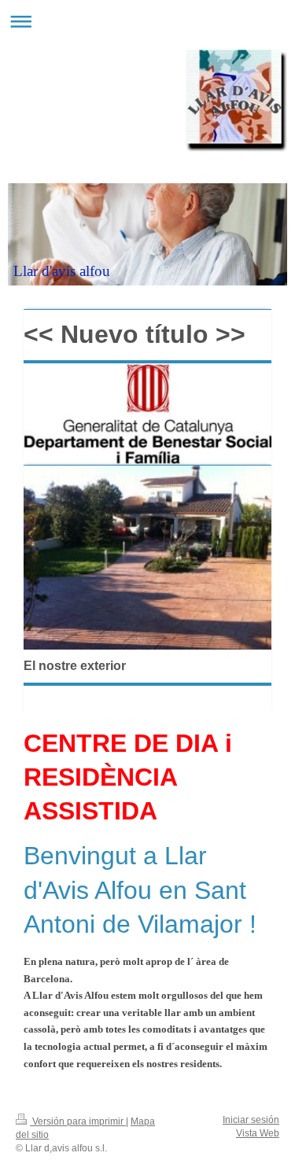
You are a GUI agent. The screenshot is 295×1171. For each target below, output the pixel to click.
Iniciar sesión (251, 1119)
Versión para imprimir (78, 1121)
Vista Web (257, 1133)
